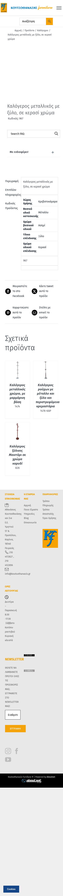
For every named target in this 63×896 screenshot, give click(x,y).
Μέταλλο (43, 212)
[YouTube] (8, 760)
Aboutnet (51, 777)
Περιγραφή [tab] (11, 181)
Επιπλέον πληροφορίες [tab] (12, 192)
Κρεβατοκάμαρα (47, 201)
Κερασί (42, 247)
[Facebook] (17, 751)
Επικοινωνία (30, 522)
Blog (26, 518)
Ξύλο (41, 236)
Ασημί (41, 225)
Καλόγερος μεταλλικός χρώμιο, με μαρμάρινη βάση (17, 393)
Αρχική (27, 505)
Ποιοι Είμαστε (31, 509)
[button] (33, 152)
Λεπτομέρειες (17, 370)
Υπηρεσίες (29, 513)
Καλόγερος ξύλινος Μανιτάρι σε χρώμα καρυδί (17, 454)
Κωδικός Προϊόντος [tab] (11, 206)
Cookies (11, 889)
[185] (31, 74)
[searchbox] (33, 134)
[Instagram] (8, 751)
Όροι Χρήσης (49, 518)
